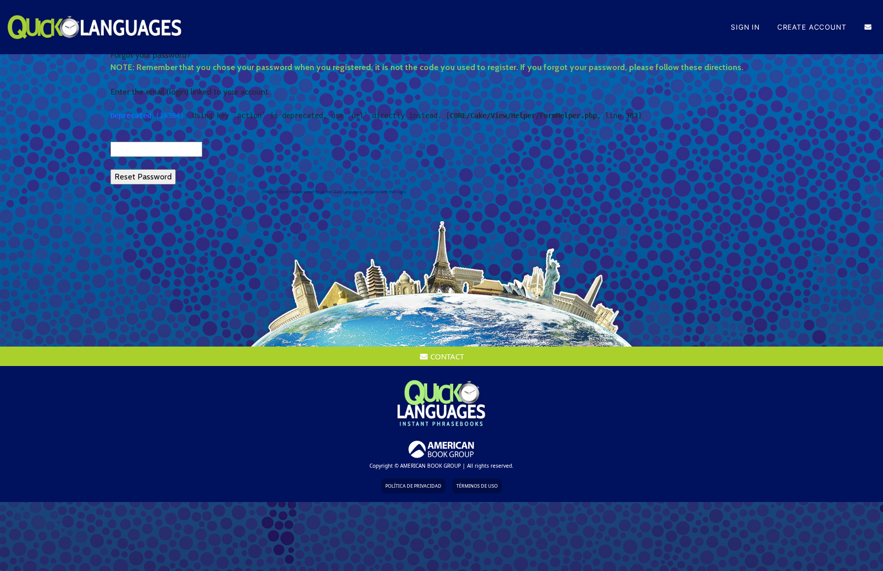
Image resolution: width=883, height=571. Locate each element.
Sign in (745, 27)
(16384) (147, 115)
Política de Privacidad (413, 486)
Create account (812, 27)
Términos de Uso (477, 486)
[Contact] (868, 27)
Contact (446, 356)
